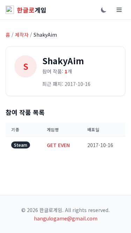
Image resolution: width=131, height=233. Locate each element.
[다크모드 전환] (103, 9)
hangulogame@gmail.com (65, 218)
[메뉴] (119, 9)
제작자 (22, 34)
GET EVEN (58, 144)
